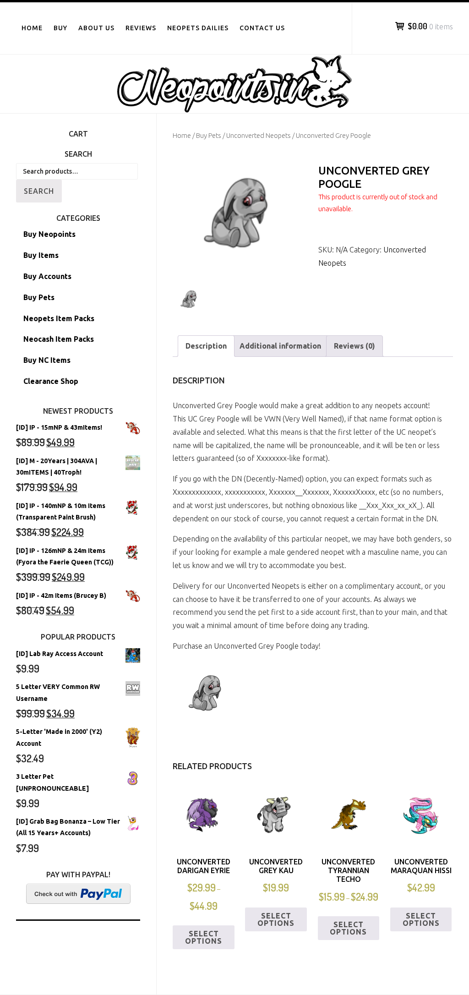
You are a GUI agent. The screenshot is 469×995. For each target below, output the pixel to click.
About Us (96, 28)
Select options (203, 937)
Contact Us (262, 28)
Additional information (280, 346)
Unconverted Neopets (258, 135)
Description (206, 346)
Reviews (140, 28)
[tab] (206, 346)
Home (32, 28)
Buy (60, 28)
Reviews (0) (354, 346)
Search (39, 191)
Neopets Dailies (198, 28)
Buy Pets (208, 135)
